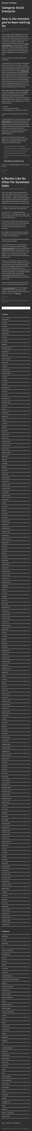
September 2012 (6, 625)
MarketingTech (6, 1055)
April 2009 (5, 773)
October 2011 (5, 665)
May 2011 (4, 683)
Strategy (4, 1098)
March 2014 (5, 560)
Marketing (4, 1051)
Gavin (3, 171)
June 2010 (4, 722)
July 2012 (4, 632)
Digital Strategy (6, 1008)
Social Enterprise (24, 29)
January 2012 (5, 654)
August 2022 (5, 351)
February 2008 (6, 823)
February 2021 (5, 369)
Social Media (5, 1087)
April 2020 (5, 384)
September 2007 (6, 841)
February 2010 (5, 737)
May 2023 (4, 344)
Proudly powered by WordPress (8, 1128)
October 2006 (5, 881)
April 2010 (4, 730)
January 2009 (5, 784)
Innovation (5, 1040)
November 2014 (6, 531)
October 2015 (5, 492)
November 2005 (6, 921)
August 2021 (5, 362)
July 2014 (4, 546)
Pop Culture (5, 1062)
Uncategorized (6, 1102)
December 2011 (6, 658)
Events (3, 1019)
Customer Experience (7, 986)
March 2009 (5, 776)
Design (4, 1001)
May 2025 (4, 326)
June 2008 (5, 809)
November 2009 (6, 748)
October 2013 (5, 578)
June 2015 (4, 506)
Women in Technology (7, 1112)
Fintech (4, 1022)
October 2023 (5, 333)
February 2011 (5, 694)
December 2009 (6, 744)
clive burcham (5, 300)
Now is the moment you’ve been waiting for (16, 22)
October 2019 (5, 387)
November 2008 (6, 791)
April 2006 (5, 903)
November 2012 (6, 618)
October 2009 (5, 751)
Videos (3, 1105)
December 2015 (6, 485)
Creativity (4, 983)
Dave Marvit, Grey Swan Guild (14, 161)
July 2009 (4, 762)
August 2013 (5, 586)
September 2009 (6, 755)
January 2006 (5, 913)
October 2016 (5, 449)
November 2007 (6, 834)
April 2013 (4, 600)
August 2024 (5, 330)
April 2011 (4, 686)
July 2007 (4, 849)
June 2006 (4, 895)
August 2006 (5, 888)
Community (5, 972)
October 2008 (5, 794)
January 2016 (5, 481)
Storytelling (5, 1094)
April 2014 (4, 557)
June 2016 (4, 463)
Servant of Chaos (9, 3)
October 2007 (5, 838)
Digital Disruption (7, 1004)
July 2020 (4, 377)
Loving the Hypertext (7, 1048)
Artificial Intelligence (7, 950)
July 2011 (4, 676)
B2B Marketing (6, 954)
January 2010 (5, 740)
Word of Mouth (6, 1116)
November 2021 (6, 359)
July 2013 (4, 589)
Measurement (5, 1058)
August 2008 (5, 802)
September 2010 (6, 712)
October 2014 (5, 535)
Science (4, 1069)
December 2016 (6, 441)
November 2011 (6, 661)
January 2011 (5, 697)
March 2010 (5, 733)
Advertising (5, 943)
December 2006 (6, 874)
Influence (4, 1033)
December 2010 (6, 701)
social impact (5, 301)
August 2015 (5, 499)
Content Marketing (7, 976)
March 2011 (5, 690)
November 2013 (6, 575)
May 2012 (4, 640)
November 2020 (6, 373)
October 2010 (5, 708)
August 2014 (5, 542)
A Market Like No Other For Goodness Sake (15, 182)
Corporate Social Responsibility (10, 29)
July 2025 (4, 323)
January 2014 (5, 568)
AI (2, 947)
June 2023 (4, 341)
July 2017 (4, 420)
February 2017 (5, 434)
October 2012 (5, 622)
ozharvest (18, 300)
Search (3, 1073)
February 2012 (5, 650)
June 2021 (4, 366)
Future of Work (6, 1026)
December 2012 (6, 614)
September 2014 (6, 539)
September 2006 (6, 885)
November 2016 (6, 445)
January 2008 (5, 827)
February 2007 (6, 867)
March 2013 (5, 604)
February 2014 (5, 564)
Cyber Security (6, 990)
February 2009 (6, 780)
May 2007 (4, 856)
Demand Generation (7, 997)
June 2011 (4, 679)
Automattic (26, 1128)
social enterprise (24, 300)
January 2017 (5, 438)
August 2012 (5, 629)
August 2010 (5, 715)
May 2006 (4, 899)
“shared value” (25, 70)
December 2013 (6, 571)
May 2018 (4, 409)
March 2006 (5, 906)
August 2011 (5, 672)
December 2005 (6, 917)
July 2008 (4, 805)
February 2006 (6, 910)
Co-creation (5, 968)
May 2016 (4, 467)
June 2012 (4, 636)
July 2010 (4, 719)
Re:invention (5, 1066)
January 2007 (5, 870)
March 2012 (5, 647)
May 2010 (4, 726)
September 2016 (6, 452)
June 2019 (4, 391)
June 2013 (4, 593)
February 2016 (5, 477)
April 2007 (5, 859)
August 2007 (5, 845)
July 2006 (4, 892)
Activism (4, 189)
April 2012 (4, 643)
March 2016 (5, 474)
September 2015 (6, 495)
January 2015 (5, 524)
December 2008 (6, 787)
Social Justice (5, 31)
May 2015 (4, 510)
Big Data (4, 958)
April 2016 (4, 470)
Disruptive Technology (8, 1012)
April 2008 (5, 816)
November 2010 (6, 704)
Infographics (5, 1037)
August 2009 (5, 758)
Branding (4, 961)
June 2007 (4, 852)
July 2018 (4, 405)
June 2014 (4, 549)
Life (3, 1044)
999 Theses (5, 936)
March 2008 (5, 820)
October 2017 (5, 413)
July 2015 (4, 503)
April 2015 (4, 513)
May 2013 (4, 596)
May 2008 (4, 812)
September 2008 (6, 798)
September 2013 (6, 582)
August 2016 (5, 456)
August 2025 (5, 319)
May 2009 (4, 769)
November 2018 (6, 402)
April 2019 (4, 395)
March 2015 (5, 517)
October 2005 (5, 924)
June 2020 (4, 380)
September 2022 (6, 348)
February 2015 (5, 521)
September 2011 (6, 668)
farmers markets (12, 300)
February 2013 (5, 607)
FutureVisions (5, 1030)
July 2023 (4, 337)
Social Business (11, 189)
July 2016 (4, 459)
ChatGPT (4, 965)
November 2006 (6, 877)
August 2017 (5, 416)
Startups (4, 1091)
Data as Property (6, 994)
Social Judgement (7, 1080)
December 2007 (6, 831)
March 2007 (5, 863)
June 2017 (4, 423)
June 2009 (4, 766)
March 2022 (5, 355)
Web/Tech (4, 1109)
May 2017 (4, 427)
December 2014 (6, 528)
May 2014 (4, 553)
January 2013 (5, 611)
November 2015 (6, 488)
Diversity (4, 1015)
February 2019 (5, 398)
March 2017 (5, 431)
